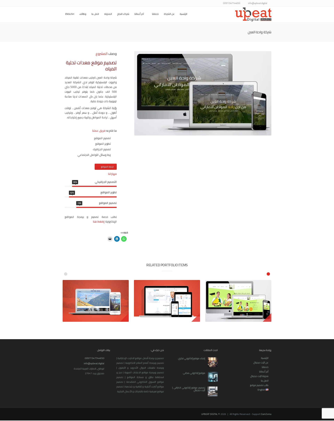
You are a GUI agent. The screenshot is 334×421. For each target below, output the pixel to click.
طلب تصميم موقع (259, 385)
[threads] (65, 3)
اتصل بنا (95, 14)
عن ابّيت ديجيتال (260, 362)
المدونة (108, 14)
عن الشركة (169, 14)
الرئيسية (183, 14)
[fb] (99, 3)
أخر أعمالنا (263, 371)
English (69, 14)
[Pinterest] (78, 3)
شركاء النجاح (123, 14)
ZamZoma (266, 414)
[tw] (95, 3)
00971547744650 (94, 358)
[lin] (91, 3)
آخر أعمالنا (139, 14)
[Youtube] (82, 3)
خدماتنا (155, 14)
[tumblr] (73, 3)
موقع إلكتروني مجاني (194, 373)
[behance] (69, 3)
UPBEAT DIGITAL (209, 414)
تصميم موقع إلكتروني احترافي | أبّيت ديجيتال (188, 388)
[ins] (86, 3)
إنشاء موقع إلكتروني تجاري (191, 358)
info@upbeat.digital (94, 363)
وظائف (82, 14)
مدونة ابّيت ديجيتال (259, 376)
